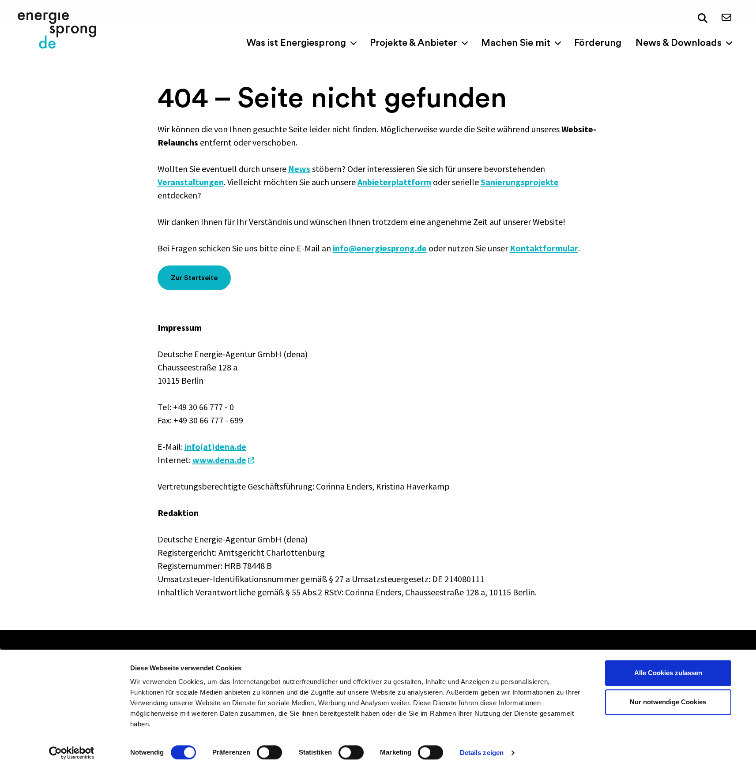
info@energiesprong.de (380, 248)
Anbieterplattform (394, 181)
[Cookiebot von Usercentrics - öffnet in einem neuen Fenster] (71, 752)
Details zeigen (482, 752)
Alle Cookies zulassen (668, 673)
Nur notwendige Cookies (668, 702)
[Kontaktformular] (726, 18)
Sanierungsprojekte (520, 181)
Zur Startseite (194, 277)
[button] (703, 18)
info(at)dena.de (215, 446)
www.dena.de (219, 459)
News (299, 168)
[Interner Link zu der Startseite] (57, 30)
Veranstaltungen (191, 181)
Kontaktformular (544, 248)
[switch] (269, 752)
